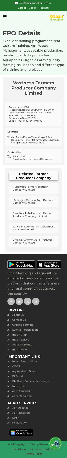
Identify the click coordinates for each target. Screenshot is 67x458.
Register (44, 7)
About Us (18, 314)
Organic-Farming (22, 324)
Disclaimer (19, 449)
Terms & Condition (42, 449)
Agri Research (21, 412)
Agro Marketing (22, 396)
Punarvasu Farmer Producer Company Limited (30, 188)
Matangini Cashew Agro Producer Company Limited (34, 202)
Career (22, 7)
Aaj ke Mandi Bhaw (24, 371)
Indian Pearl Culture (24, 361)
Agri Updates (20, 407)
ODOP (16, 366)
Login (32, 7)
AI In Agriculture (22, 391)
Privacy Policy (33, 453)
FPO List (17, 376)
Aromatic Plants (22, 344)
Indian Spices (20, 339)
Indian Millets (20, 349)
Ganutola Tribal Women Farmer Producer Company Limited (32, 215)
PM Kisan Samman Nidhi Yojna (31, 381)
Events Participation (25, 329)
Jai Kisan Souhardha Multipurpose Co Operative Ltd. (34, 228)
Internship (19, 386)
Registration (19, 422)
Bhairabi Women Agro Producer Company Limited (32, 241)
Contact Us (19, 319)
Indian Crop (19, 334)
